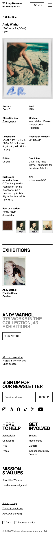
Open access (9, 363)
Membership (35, 440)
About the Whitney (12, 480)
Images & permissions (14, 360)
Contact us (8, 440)
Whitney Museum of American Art (12, 5)
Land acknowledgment (14, 485)
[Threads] (11, 409)
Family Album (9, 211)
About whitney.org (12, 513)
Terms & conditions (12, 508)
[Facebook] (18, 409)
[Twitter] (32, 409)
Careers (33, 445)
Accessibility (8, 435)
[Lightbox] (27, 68)
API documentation (12, 357)
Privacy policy (9, 503)
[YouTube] (40, 409)
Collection (10, 17)
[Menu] (50, 5)
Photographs (9, 121)
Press (5, 450)
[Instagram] (4, 409)
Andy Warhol (10, 24)
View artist (11, 336)
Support (33, 435)
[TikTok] (25, 409)
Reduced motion (26, 522)
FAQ (4, 445)
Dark (8, 522)
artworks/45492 (37, 180)
